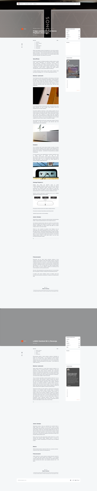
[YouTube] (75, 480)
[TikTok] (78, 480)
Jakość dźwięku (38, 351)
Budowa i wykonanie (39, 43)
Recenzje (38, 28)
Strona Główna (35, 28)
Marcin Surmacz (45, 288)
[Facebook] (70, 480)
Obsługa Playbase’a (38, 45)
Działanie (37, 44)
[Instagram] (73, 480)
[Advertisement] (72, 49)
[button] (77, 4)
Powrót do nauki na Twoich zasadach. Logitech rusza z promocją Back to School (72, 66)
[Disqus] (46, 303)
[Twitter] (72, 480)
